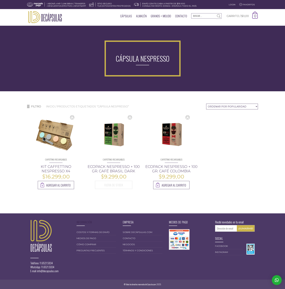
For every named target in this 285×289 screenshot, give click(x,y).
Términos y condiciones (138, 250)
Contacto (181, 16)
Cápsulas (126, 16)
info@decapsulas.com (48, 271)
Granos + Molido (161, 16)
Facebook (221, 246)
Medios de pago (86, 238)
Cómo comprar (86, 244)
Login (232, 4)
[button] (277, 280)
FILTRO (36, 106)
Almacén (141, 16)
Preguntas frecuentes (91, 250)
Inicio (50, 106)
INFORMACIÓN (84, 222)
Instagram (221, 252)
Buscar (219, 16)
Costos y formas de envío (93, 232)
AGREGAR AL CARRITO (58, 185)
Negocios (129, 244)
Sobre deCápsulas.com (137, 232)
